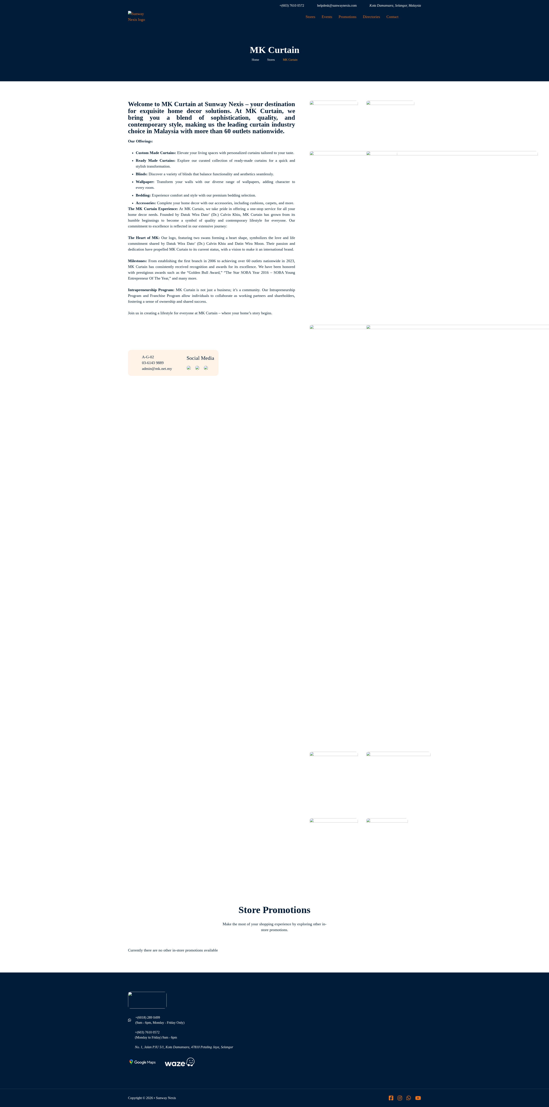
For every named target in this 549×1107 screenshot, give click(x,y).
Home (255, 59)
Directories (371, 17)
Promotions (347, 17)
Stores (310, 17)
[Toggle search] (414, 16)
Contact (392, 17)
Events (327, 17)
